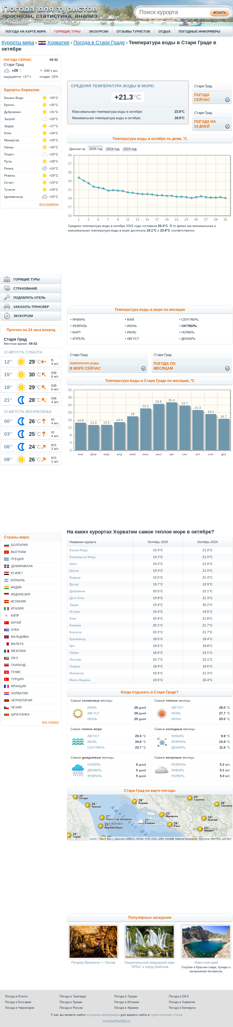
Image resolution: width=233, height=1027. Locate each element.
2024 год (112, 149)
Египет (17, 573)
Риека (8, 168)
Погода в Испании (126, 1002)
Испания (18, 601)
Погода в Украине (126, 1007)
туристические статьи (166, 1015)
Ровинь (9, 175)
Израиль (17, 580)
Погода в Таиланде (73, 996)
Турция (17, 679)
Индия (16, 587)
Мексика (18, 651)
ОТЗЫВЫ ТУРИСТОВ (133, 31)
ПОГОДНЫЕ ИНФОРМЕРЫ (199, 31)
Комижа (75, 625)
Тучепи (9, 189)
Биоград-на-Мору (82, 557)
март (76, 332)
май (130, 319)
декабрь (188, 338)
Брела (74, 570)
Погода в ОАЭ (178, 996)
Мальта (17, 644)
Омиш (9, 147)
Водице (75, 577)
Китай (16, 622)
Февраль (178, 742)
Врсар (74, 584)
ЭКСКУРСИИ (98, 31)
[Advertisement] (150, 65)
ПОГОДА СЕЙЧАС (18, 60)
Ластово (75, 659)
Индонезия (20, 594)
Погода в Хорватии (182, 1002)
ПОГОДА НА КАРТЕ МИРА (25, 31)
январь (78, 319)
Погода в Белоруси (182, 1007)
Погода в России (71, 1007)
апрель (78, 338)
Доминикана (22, 566)
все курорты (49, 204)
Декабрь (178, 747)
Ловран (74, 666)
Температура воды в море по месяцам (150, 309)
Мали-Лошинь (79, 680)
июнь (132, 326)
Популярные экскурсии (149, 917)
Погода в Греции (71, 1002)
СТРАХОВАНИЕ (25, 288)
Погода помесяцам (164, 366)
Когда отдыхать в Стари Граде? (150, 692)
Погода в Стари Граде (99, 42)
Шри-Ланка (20, 714)
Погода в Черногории (19, 1007)
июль (131, 332)
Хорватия (58, 42)
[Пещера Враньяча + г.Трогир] (93, 958)
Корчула (75, 632)
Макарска (76, 673)
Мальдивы (20, 636)
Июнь (92, 719)
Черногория (21, 700)
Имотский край (206, 962)
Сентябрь (95, 747)
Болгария (19, 545)
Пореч (9, 154)
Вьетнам (18, 552)
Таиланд (18, 665)
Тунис (16, 672)
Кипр (15, 615)
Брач (73, 564)
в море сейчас (85, 366)
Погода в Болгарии (18, 1002)
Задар (74, 605)
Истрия (74, 611)
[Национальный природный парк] (149, 958)
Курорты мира (18, 42)
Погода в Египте (16, 996)
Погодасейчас (202, 97)
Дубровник (77, 591)
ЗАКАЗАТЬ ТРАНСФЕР (31, 307)
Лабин (74, 652)
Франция (18, 686)
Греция (17, 559)
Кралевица (77, 639)
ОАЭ (14, 658)
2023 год (129, 149)
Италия (17, 608)
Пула (8, 161)
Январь (177, 736)
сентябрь (189, 319)
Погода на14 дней (205, 124)
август (133, 338)
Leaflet (92, 838)
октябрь (189, 326)
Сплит (9, 182)
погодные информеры (103, 1015)
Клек (72, 618)
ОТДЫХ (164, 31)
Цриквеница (13, 196)
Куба (15, 629)
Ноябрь (94, 764)
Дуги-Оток (76, 598)
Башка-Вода (78, 550)
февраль (79, 326)
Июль (92, 707)
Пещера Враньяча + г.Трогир (93, 962)
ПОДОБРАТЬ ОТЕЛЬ (29, 297)
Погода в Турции (125, 996)
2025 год (95, 149)
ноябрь (188, 332)
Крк (71, 646)
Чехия (16, 707)
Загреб (9, 119)
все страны (50, 722)
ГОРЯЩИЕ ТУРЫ (67, 31)
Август (93, 713)
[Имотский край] (206, 958)
